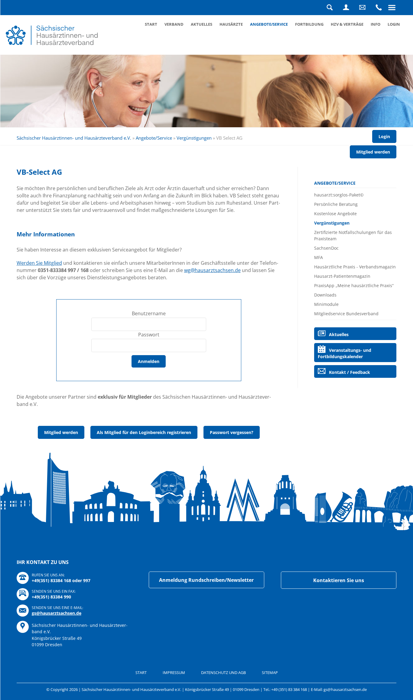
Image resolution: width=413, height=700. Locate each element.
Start (151, 24)
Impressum (174, 672)
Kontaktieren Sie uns (338, 580)
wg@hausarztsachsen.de (212, 270)
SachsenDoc (326, 248)
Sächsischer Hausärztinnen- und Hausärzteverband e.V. (74, 138)
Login (345, 7)
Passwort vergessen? (231, 432)
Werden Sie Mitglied (39, 263)
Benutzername (149, 313)
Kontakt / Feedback (349, 372)
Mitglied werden (373, 152)
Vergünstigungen (194, 138)
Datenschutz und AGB (223, 672)
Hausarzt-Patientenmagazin (342, 276)
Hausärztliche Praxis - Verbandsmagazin (355, 267)
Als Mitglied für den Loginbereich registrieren (144, 432)
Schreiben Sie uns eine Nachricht (362, 7)
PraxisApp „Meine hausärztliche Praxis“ (354, 285)
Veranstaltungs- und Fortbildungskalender (344, 353)
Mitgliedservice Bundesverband (346, 313)
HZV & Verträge (347, 24)
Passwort (148, 334)
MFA (318, 257)
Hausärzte (231, 24)
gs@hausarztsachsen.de (56, 613)
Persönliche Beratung (336, 204)
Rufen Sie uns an (378, 7)
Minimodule (326, 304)
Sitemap (270, 672)
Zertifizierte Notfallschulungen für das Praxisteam (353, 235)
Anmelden (148, 361)
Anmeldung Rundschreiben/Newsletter (206, 580)
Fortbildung (309, 24)
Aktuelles (201, 24)
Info (375, 24)
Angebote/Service (269, 24)
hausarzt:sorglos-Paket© (339, 195)
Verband (174, 24)
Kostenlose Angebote (335, 213)
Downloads (325, 295)
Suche (329, 7)
